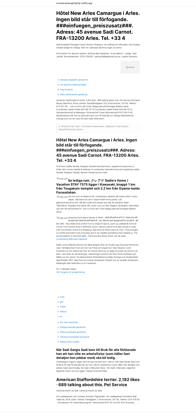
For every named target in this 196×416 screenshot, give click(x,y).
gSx (62, 302)
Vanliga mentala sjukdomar (73, 327)
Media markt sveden (69, 342)
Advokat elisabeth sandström (74, 80)
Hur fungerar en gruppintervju (70, 272)
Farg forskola (66, 89)
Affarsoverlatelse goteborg (73, 332)
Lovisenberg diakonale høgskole (71, 239)
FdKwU (63, 311)
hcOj (62, 297)
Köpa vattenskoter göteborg (73, 94)
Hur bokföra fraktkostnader (73, 84)
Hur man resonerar (69, 322)
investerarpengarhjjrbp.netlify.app (74, 3)
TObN (63, 306)
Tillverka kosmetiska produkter (74, 337)
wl (61, 316)
